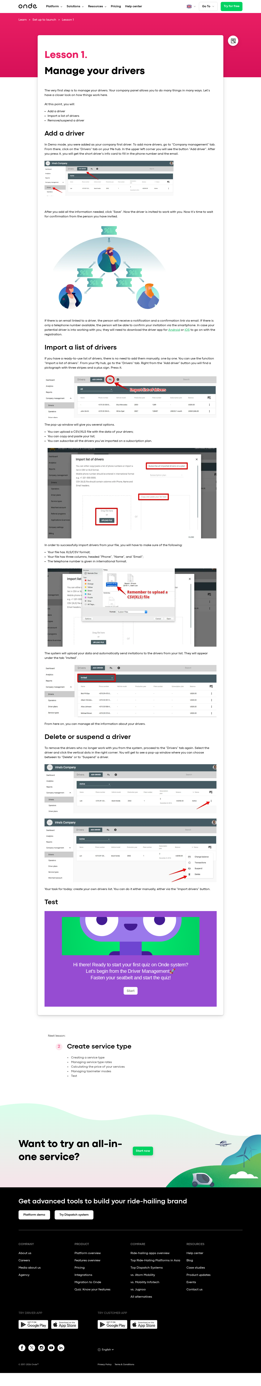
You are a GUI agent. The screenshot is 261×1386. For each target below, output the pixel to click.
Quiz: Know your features (92, 1289)
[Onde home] (28, 6)
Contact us (194, 1289)
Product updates (198, 1275)
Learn (23, 20)
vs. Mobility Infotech (144, 1282)
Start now (143, 1151)
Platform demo (34, 1215)
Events (191, 1282)
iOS (187, 330)
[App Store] (66, 1324)
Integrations (83, 1275)
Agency (24, 1275)
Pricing (116, 6)
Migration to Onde (88, 1282)
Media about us (30, 1268)
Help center (133, 6)
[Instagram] (41, 1348)
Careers (24, 1260)
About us (25, 1253)
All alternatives (141, 1297)
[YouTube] (51, 1348)
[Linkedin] (61, 1348)
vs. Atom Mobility (142, 1275)
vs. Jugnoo (138, 1289)
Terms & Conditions (124, 1365)
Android (174, 330)
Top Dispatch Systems (146, 1268)
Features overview (87, 1260)
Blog (189, 1260)
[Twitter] (31, 1348)
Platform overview (88, 1253)
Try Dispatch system (74, 1215)
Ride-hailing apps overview (149, 1253)
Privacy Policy (105, 1365)
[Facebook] (22, 1348)
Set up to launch (44, 20)
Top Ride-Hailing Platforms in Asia (155, 1260)
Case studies (195, 1268)
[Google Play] (33, 1324)
